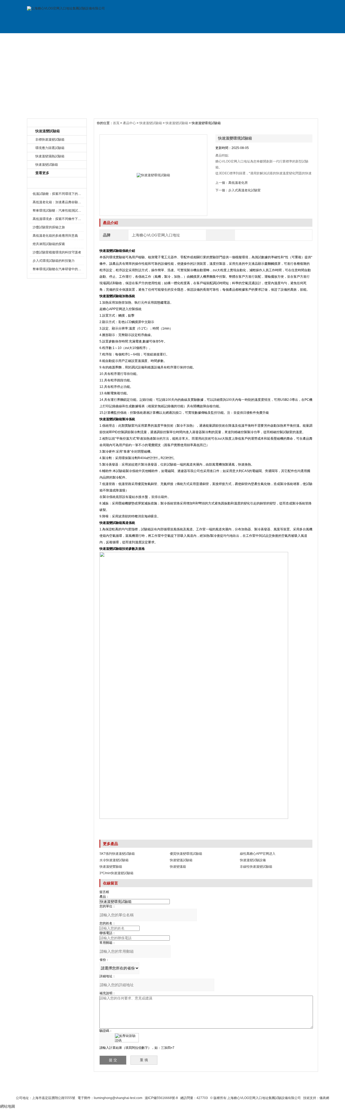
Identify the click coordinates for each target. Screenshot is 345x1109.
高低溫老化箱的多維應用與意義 (55, 236)
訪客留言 (300, 38)
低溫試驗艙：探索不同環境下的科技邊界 (62, 194)
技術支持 (227, 38)
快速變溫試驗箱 (181, 860)
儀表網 (324, 1098)
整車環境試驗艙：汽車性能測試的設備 (60, 210)
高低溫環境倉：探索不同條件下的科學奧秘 (63, 219)
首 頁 (45, 38)
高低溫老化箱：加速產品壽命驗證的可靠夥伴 (65, 202)
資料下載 (190, 38)
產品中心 (130, 123)
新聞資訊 (154, 38)
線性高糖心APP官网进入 (257, 854)
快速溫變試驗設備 (253, 860)
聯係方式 (263, 38)
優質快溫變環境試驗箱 (186, 854)
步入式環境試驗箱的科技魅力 (54, 261)
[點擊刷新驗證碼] (127, 1037)
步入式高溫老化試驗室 (244, 190)
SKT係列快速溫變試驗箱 (117, 854)
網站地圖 (215, 1088)
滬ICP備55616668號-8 (161, 1098)
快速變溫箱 (178, 867)
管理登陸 (256, 1088)
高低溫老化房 (238, 183)
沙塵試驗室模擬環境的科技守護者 (57, 252)
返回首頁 (236, 1088)
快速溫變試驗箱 (150, 123)
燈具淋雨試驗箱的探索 (49, 244)
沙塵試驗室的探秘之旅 (49, 227)
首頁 (116, 123)
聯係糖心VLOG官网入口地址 (159, 1088)
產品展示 (118, 38)
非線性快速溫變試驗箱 (256, 867)
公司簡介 (81, 38)
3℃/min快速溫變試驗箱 (116, 873)
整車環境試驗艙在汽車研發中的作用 (58, 269)
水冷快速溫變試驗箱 (114, 860)
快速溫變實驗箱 (110, 867)
